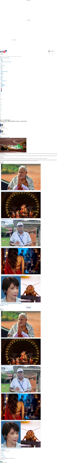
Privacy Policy (2, 455)
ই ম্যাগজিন (2, 76)
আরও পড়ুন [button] (1, 308)
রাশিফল (19, 56)
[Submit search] (53, 54)
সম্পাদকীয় (1, 114)
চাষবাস (1, 74)
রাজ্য (3, 56)
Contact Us (2, 453)
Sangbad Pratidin (3, 449)
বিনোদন (13, 56)
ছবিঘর (18, 56)
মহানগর (2, 56)
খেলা (10, 56)
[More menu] (56, 56)
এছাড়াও (0, 118)
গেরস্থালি (10, 61)
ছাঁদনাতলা (2, 86)
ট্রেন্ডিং (1, 77)
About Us (2, 452)
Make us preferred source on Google (4, 137)
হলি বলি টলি (2, 71)
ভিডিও (1, 79)
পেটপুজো (7, 61)
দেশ (0, 96)
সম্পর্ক (4, 61)
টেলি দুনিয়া (7, 71)
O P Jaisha (1, 304)
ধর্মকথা (1, 67)
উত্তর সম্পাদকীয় (4, 80)
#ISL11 (2, 59)
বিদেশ (6, 56)
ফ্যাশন (5, 61)
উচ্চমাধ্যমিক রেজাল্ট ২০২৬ (3, 85)
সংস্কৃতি (5, 71)
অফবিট (0, 116)
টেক (0, 113)
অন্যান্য (4, 65)
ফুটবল (2, 65)
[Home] (3, 51)
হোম (1, 58)
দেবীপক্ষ (1, 83)
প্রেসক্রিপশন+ (8, 56)
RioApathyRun (6, 304)
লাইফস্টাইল (16, 56)
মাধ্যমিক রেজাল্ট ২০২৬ (3, 84)
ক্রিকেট (1, 65)
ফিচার (1, 82)
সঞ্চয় (21, 56)
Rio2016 (4, 304)
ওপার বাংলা (2, 68)
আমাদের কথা (2, 80)
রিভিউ (3, 71)
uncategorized (3, 450)
